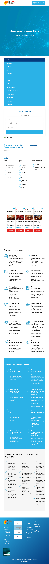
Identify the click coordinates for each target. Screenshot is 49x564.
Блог (36, 529)
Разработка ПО (29, 539)
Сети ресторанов (11, 87)
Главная (17, 35)
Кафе (8, 59)
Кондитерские (10, 94)
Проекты (36, 524)
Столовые (9, 73)
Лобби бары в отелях (12, 90)
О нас (36, 521)
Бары (8, 70)
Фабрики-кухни (10, 83)
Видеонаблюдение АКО (29, 532)
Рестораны (9, 63)
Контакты (36, 531)
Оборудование (29, 529)
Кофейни (9, 66)
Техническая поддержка (29, 536)
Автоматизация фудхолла (29, 526)
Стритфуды (10, 97)
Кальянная (9, 104)
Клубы (8, 80)
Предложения (36, 526)
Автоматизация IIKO (29, 522)
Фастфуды (9, 101)
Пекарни (9, 77)
